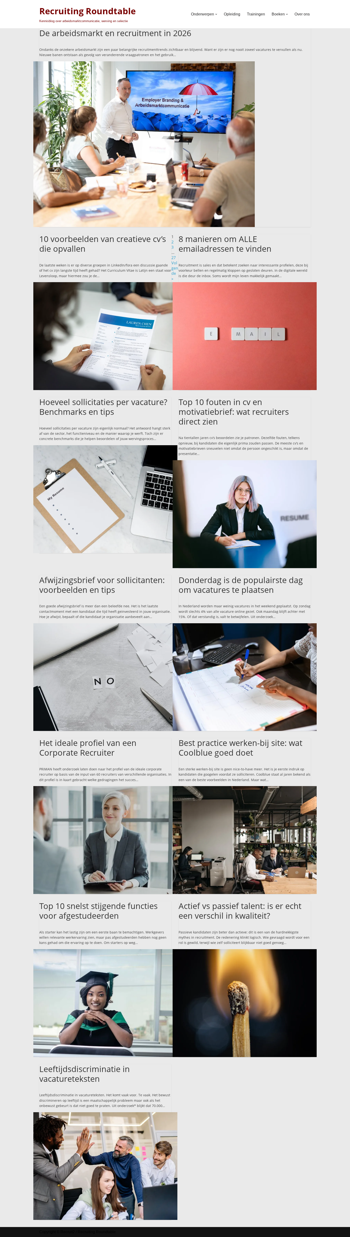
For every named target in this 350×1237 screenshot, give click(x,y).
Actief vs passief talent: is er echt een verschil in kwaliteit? (240, 910)
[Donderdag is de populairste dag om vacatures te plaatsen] (245, 625)
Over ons (302, 14)
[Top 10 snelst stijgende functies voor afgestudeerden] (105, 951)
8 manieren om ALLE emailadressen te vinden (225, 243)
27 (173, 257)
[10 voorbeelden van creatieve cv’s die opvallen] (105, 284)
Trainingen (256, 14)
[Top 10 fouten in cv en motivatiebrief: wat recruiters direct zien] (245, 462)
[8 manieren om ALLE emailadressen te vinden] (245, 284)
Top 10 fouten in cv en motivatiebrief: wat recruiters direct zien (234, 411)
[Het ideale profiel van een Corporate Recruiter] (105, 788)
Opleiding (232, 14)
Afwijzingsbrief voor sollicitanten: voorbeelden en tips (102, 585)
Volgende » (174, 270)
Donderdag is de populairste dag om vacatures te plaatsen (241, 585)
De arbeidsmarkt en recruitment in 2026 (115, 33)
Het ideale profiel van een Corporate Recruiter (87, 747)
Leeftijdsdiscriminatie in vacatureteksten (84, 1073)
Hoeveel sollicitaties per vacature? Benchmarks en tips (103, 406)
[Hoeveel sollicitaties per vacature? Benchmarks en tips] (105, 447)
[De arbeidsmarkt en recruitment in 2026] (144, 64)
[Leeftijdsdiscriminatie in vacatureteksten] (105, 1114)
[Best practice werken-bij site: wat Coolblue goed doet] (245, 788)
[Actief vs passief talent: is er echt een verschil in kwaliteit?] (245, 951)
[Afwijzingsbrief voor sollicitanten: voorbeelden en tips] (105, 625)
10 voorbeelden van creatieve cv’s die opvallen (102, 243)
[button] (216, 14)
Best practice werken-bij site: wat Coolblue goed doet (240, 747)
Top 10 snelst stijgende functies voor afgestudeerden (98, 910)
